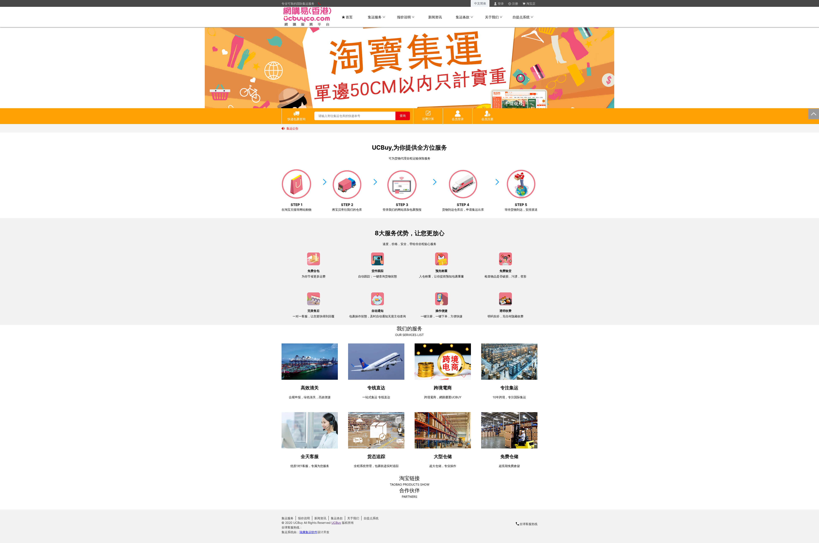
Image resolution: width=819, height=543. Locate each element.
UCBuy (336, 522)
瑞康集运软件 (308, 532)
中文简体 (480, 3)
